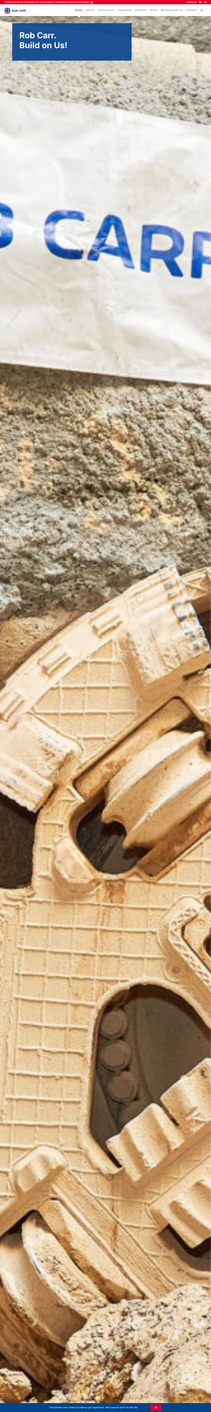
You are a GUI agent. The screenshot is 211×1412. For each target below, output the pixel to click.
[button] (202, 10)
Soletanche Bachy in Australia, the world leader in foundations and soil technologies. (47, 2)
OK (156, 1407)
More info (143, 1407)
